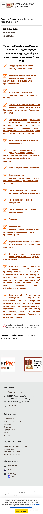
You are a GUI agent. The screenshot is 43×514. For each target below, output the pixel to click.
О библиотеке (16, 19)
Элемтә (7, 432)
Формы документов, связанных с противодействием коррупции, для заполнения (21, 256)
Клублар (7, 427)
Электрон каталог (12, 452)
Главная (4, 19)
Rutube (11, 470)
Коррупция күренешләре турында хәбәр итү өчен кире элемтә (20, 95)
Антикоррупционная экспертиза (24, 168)
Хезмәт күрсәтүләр (12, 421)
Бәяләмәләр (9, 430)
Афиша (7, 435)
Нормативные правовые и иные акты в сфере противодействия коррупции (21, 244)
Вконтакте (12, 466)
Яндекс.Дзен (13, 474)
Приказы (13, 219)
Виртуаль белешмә (12, 455)
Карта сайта (13, 405)
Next (41, 364)
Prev (2, 364)
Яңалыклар (9, 419)
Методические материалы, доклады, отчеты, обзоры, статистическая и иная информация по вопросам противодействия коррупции (21, 155)
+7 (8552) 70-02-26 (13, 392)
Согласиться (21, 511)
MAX (14, 476)
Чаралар (7, 424)
